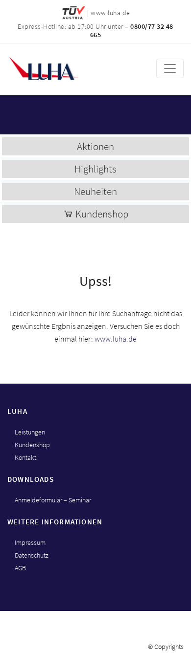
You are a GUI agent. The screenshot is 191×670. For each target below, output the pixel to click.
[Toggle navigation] (170, 68)
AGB (20, 567)
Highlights (95, 168)
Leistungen (30, 432)
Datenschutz (31, 555)
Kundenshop (100, 213)
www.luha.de (116, 339)
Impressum (30, 542)
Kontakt (25, 457)
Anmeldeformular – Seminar (53, 500)
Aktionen (95, 146)
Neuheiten (95, 191)
